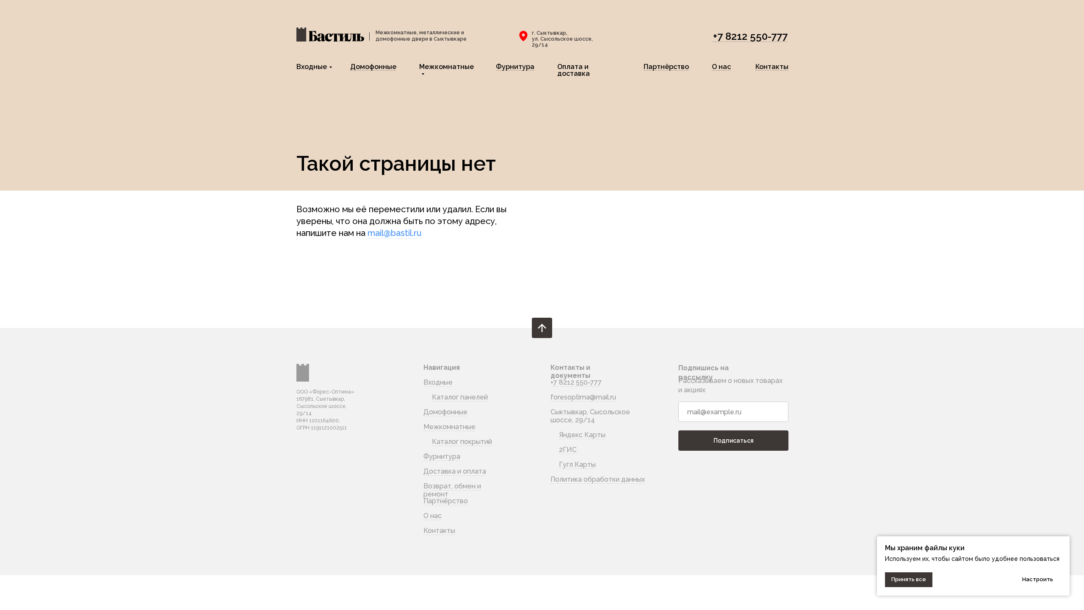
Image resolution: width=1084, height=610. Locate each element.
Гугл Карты (577, 464)
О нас (721, 67)
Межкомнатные (446, 67)
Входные (311, 67)
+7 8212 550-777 (750, 36)
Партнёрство (666, 67)
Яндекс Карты (582, 435)
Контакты (771, 67)
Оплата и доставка (573, 70)
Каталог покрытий (462, 442)
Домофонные (373, 67)
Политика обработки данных (597, 479)
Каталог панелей (460, 397)
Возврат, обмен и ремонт (452, 490)
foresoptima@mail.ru (583, 397)
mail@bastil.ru (395, 233)
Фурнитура (515, 67)
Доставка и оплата (454, 471)
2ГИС (568, 450)
